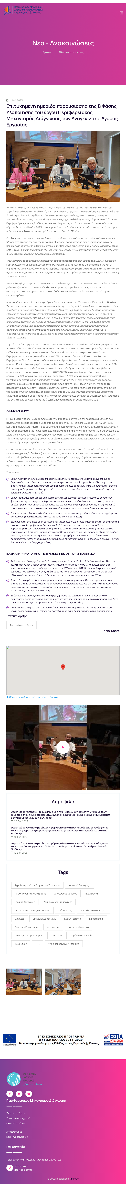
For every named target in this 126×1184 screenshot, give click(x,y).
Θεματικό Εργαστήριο (27, 927)
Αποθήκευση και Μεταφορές (30, 893)
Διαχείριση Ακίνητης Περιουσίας (32, 910)
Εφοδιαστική (96, 918)
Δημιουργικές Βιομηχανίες (58, 902)
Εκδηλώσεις (65, 910)
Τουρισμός (21, 943)
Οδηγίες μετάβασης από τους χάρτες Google (33, 697)
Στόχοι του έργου (15, 1113)
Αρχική (46, 52)
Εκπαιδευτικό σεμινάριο (93, 910)
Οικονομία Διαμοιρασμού (28, 935)
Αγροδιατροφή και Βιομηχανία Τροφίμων (37, 885)
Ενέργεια (19, 918)
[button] (63, 667)
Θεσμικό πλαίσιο (15, 1123)
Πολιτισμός (57, 935)
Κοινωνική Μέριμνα (78, 927)
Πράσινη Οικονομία (82, 935)
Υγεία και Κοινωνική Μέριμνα (63, 943)
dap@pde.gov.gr (23, 1169)
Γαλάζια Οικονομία (25, 902)
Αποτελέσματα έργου (21, 625)
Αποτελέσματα (14, 1131)
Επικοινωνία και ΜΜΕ (44, 918)
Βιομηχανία (91, 893)
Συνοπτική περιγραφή (18, 1118)
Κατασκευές (53, 927)
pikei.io (75, 1178)
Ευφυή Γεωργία (72, 918)
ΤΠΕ (37, 943)
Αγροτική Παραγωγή (79, 885)
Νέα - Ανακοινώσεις (71, 52)
